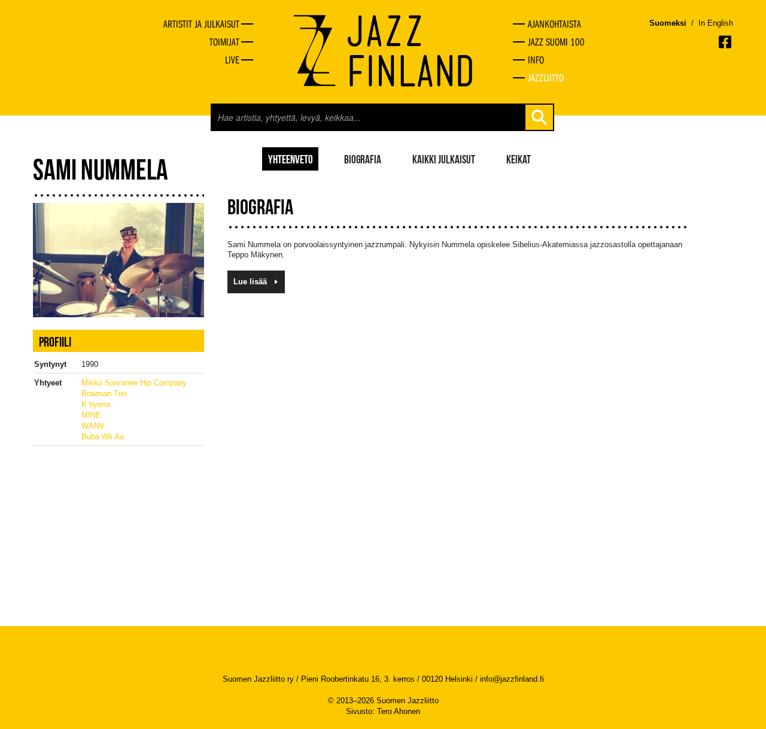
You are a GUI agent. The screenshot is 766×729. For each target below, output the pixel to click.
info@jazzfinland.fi (512, 679)
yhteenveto (290, 159)
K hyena (95, 404)
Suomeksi (667, 23)
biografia (362, 159)
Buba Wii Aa (102, 436)
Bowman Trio (104, 393)
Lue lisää (250, 281)
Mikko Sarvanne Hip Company (134, 382)
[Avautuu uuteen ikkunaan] (726, 42)
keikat (518, 159)
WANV (93, 425)
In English (715, 23)
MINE (91, 415)
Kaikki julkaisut (443, 159)
